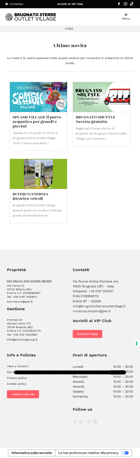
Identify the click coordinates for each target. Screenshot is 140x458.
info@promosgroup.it (22, 339)
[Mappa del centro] (54, 372)
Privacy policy (16, 378)
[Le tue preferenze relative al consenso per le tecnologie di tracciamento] (136, 343)
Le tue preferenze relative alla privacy (89, 453)
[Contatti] (38, 372)
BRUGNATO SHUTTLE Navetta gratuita (95, 119)
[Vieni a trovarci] (70, 372)
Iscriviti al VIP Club (70, 4)
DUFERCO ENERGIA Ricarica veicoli (30, 196)
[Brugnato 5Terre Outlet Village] (30, 17)
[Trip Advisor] (95, 422)
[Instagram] (125, 5)
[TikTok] (89, 422)
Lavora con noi (22, 394)
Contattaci (16, 4)
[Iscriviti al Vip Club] (22, 372)
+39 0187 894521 (101, 291)
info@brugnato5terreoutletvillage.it (99, 306)
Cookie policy (16, 383)
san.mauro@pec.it (20, 301)
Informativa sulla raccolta (31, 453)
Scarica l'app (87, 334)
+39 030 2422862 (25, 334)
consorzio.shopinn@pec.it (92, 311)
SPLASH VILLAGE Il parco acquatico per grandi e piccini (37, 121)
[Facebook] (119, 5)
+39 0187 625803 (25, 297)
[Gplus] (132, 4)
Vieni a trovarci (17, 366)
